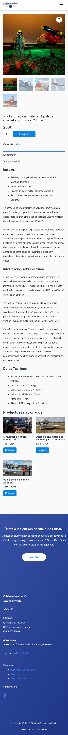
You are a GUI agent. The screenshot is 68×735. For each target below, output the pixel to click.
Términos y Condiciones (23, 669)
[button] (34, 557)
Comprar (24, 134)
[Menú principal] (61, 5)
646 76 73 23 (21, 653)
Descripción (9, 154)
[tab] (34, 154)
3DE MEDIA (41, 729)
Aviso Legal (17, 674)
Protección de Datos (22, 678)
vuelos (17, 144)
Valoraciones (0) (11, 161)
